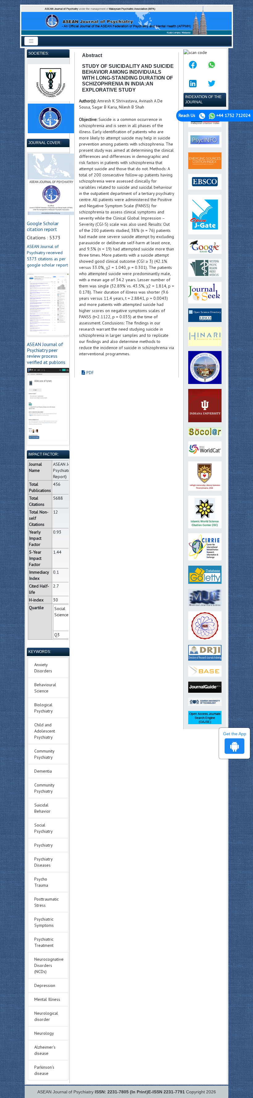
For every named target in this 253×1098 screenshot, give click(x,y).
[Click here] (48, 304)
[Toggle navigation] (31, 41)
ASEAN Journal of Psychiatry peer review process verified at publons (46, 353)
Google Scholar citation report (43, 226)
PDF (89, 372)
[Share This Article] (193, 65)
